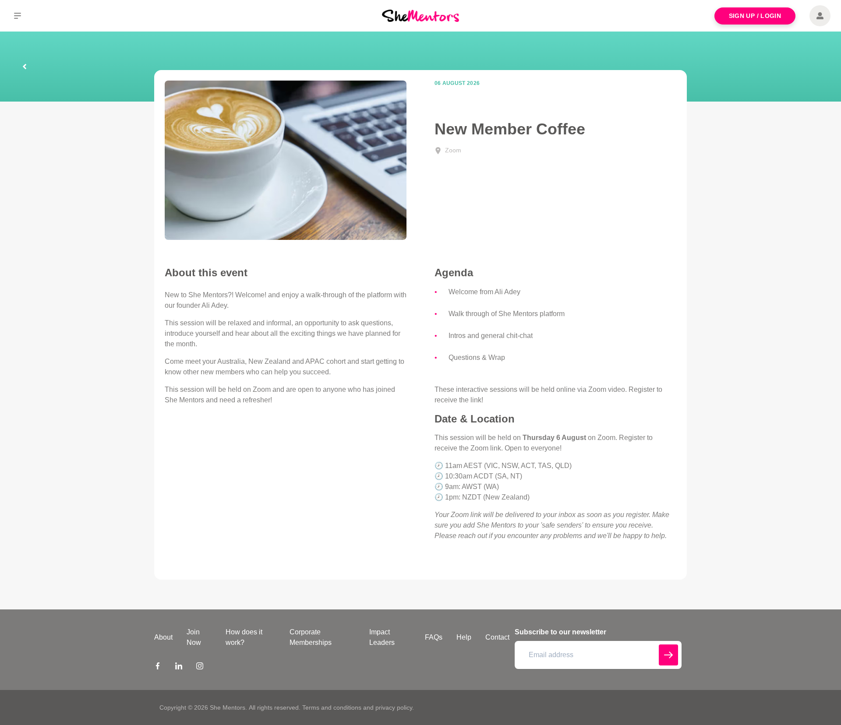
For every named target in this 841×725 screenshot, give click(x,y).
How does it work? (244, 637)
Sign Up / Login (755, 15)
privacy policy (393, 707)
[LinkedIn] (178, 667)
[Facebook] (157, 667)
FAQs (433, 637)
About (163, 637)
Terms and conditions (331, 707)
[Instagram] (199, 667)
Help (463, 637)
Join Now (194, 637)
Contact (497, 637)
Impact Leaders (382, 637)
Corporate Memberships (311, 637)
